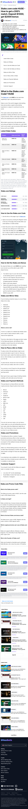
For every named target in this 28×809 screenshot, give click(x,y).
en (15, 2)
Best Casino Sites (5, 768)
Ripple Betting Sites (6, 763)
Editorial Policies (15, 792)
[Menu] (1, 2)
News (2, 777)
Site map (8, 792)
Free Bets (3, 752)
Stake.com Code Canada (7, 601)
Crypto (2, 757)
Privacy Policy (12, 794)
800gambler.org (14, 804)
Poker (2, 775)
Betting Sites (4, 754)
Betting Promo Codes (6, 750)
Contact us (3, 792)
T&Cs (10, 569)
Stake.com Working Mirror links (7, 602)
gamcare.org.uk (6, 804)
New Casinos (4, 770)
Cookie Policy (19, 794)
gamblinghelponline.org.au (6, 805)
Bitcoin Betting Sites (6, 759)
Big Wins (3, 781)
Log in (26, 2)
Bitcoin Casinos (5, 772)
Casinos (3, 766)
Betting (3, 748)
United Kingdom (8, 745)
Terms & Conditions (4, 794)
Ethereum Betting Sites (6, 761)
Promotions (4, 779)
